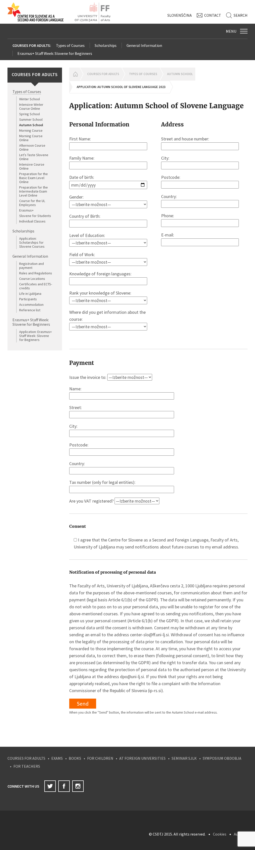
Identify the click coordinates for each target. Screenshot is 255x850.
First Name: (80, 139)
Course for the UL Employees (32, 203)
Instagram (78, 786)
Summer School (31, 119)
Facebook (64, 786)
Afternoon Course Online (32, 147)
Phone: (167, 215)
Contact (212, 15)
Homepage (74, 74)
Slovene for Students (35, 215)
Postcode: (170, 177)
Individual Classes (32, 221)
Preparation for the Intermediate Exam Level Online (33, 191)
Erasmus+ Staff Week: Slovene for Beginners (54, 53)
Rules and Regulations (35, 273)
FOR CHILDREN (100, 758)
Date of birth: (81, 177)
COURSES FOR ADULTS (26, 758)
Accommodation (31, 304)
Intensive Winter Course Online (31, 106)
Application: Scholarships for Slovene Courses (32, 242)
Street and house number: (185, 139)
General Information (144, 45)
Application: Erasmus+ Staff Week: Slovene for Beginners (35, 335)
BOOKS (75, 758)
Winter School (29, 99)
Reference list (29, 310)
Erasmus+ (26, 210)
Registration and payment (31, 265)
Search (241, 15)
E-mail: (167, 235)
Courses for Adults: (31, 45)
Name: (75, 389)
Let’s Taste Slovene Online (33, 157)
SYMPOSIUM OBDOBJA (222, 758)
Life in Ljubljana (30, 293)
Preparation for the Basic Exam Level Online (33, 178)
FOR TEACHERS (26, 766)
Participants (28, 299)
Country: (169, 196)
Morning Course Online (31, 138)
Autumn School (31, 125)
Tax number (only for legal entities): (102, 482)
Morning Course (31, 130)
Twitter (50, 786)
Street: (75, 407)
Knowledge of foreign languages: (100, 274)
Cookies (219, 834)
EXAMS (57, 758)
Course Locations (32, 278)
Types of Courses (70, 45)
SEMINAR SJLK (184, 758)
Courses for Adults (103, 74)
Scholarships (106, 45)
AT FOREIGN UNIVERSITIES (142, 758)
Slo (179, 15)
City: (165, 158)
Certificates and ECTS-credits (35, 286)
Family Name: (81, 158)
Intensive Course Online (31, 166)
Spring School (29, 114)
